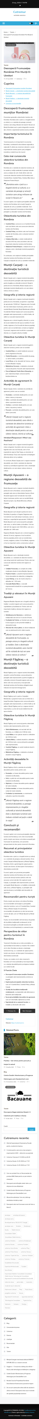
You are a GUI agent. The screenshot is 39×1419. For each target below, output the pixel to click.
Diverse (9, 1335)
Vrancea (7, 1308)
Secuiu (21, 1293)
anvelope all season (19, 1215)
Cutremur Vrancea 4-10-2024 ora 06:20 (18, 1157)
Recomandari (11, 1343)
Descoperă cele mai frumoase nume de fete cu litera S (21, 1206)
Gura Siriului (8, 1270)
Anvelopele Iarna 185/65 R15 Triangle (16, 1222)
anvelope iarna (9, 1219)
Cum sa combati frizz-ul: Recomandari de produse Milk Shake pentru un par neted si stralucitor (19, 1176)
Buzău (7, 1230)
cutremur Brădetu (10, 1241)
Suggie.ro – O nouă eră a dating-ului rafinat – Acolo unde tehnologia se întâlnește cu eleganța (21, 1368)
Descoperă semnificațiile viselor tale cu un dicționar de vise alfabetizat (19, 1185)
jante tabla (20, 1282)
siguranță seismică (27, 1297)
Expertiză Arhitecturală (12, 1266)
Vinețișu (24, 1304)
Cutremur (19, 12)
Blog (5, 1072)
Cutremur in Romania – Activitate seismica (20, 1415)
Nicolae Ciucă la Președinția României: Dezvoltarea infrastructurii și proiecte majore (20, 1382)
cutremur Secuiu (26, 1252)
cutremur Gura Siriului (11, 1248)
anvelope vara (9, 1226)
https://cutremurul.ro (17, 1023)
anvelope (7, 1215)
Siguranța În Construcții (12, 1297)
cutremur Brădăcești (24, 1241)
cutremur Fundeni (23, 1244)
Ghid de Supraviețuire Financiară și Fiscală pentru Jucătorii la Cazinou (19, 1144)
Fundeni (24, 1266)
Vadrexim (8, 1304)
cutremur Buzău (10, 1244)
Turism (6, 65)
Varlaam (16, 1304)
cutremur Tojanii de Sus (12, 1255)
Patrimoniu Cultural (10, 1289)
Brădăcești (27, 1226)
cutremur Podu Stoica (11, 1252)
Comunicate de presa (13, 1327)
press (19, 1067)
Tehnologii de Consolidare (12, 1300)
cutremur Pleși (25, 1248)
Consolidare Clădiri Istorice (13, 1237)
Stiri (8, 1347)
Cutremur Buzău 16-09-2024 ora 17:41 (18, 1161)
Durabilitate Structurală (12, 1263)
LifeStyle (9, 1339)
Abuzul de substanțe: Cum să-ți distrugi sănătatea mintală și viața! (18, 1199)
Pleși (20, 1289)
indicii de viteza (9, 1282)
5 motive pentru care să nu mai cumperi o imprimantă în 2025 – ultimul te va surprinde (20, 1151)
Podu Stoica (28, 1289)
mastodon (29, 1282)
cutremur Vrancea (23, 1259)
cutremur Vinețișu (10, 1259)
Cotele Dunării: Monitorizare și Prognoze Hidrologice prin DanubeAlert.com (19, 1192)
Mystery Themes (29, 1412)
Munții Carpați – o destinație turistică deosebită (20, 91)
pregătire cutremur (10, 1293)
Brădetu (18, 1226)
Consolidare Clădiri (10, 1233)
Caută (5, 1126)
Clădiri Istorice (16, 1230)
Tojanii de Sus (27, 1300)
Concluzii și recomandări (13, 103)
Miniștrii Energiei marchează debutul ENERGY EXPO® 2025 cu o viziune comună (20, 1361)
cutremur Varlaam (27, 1255)
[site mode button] (31, 23)
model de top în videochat (12, 1286)
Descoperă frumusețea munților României (19, 88)
